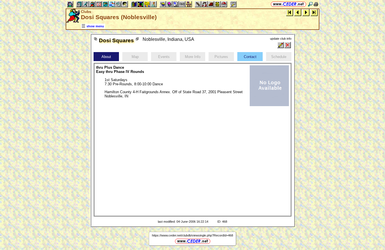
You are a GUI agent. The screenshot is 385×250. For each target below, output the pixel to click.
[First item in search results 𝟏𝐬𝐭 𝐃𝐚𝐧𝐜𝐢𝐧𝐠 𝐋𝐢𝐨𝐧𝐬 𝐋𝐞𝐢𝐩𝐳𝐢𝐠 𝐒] (289, 12)
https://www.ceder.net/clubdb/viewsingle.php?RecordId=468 (192, 235)
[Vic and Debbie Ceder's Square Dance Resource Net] (288, 4)
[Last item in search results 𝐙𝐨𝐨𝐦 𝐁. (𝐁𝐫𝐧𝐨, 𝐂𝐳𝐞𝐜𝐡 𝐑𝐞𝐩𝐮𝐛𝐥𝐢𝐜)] (314, 12)
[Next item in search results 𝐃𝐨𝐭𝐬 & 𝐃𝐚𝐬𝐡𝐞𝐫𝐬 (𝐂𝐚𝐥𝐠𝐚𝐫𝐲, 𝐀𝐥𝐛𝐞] (305, 12)
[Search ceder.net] (310, 4)
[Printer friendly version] (316, 4)
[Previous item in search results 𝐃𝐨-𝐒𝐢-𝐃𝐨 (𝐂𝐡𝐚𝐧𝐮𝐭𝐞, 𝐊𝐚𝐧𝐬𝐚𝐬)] (297, 12)
